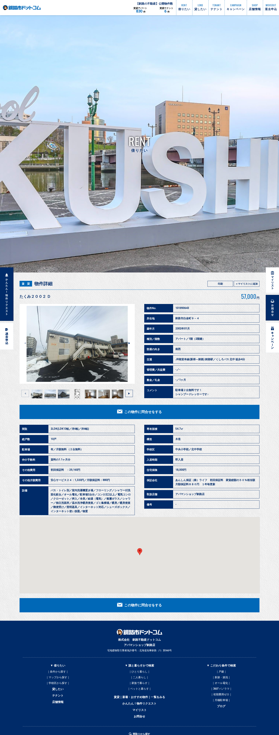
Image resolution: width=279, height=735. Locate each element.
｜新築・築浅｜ (221, 677)
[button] (129, 343)
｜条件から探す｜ (58, 671)
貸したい (58, 689)
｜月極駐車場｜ (221, 700)
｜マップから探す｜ (58, 677)
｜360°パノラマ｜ (221, 688)
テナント (58, 695)
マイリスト (139, 710)
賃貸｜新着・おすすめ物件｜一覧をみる (139, 697)
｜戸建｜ (221, 671)
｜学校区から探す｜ (58, 682)
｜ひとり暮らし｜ (139, 671)
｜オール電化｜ (221, 682)
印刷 (220, 283)
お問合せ (139, 716)
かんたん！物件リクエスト (139, 703)
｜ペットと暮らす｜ (139, 688)
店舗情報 (58, 702)
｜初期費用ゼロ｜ (221, 694)
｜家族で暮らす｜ (139, 682)
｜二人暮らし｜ (139, 677)
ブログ (221, 706)
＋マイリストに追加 (247, 283)
